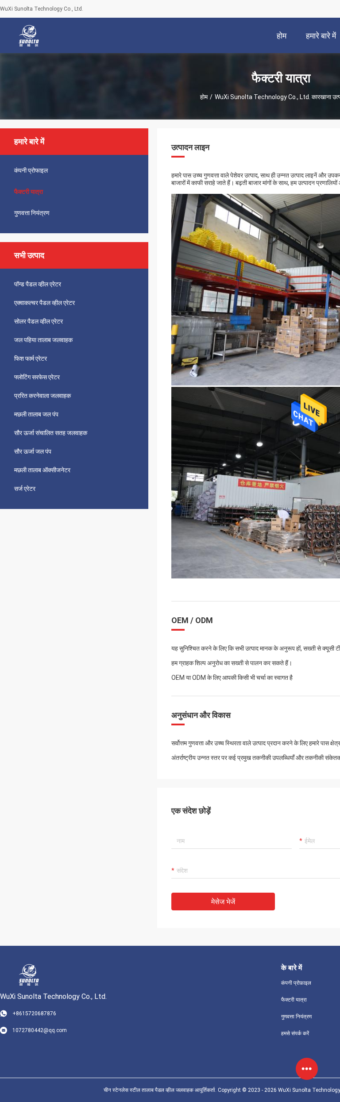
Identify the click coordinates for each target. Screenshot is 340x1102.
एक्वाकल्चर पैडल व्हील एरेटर (44, 302)
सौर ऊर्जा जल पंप (32, 451)
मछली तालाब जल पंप (36, 414)
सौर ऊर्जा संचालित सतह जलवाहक (50, 432)
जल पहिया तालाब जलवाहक (43, 339)
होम (204, 96)
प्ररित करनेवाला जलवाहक (42, 395)
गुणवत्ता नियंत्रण (32, 212)
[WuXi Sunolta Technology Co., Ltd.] (29, 35)
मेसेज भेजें (223, 902)
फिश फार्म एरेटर (30, 358)
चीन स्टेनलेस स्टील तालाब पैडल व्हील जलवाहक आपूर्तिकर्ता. (161, 1090)
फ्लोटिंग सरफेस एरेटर (37, 377)
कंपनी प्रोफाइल (31, 170)
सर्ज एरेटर (24, 488)
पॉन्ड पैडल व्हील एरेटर (37, 284)
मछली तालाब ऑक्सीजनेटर (42, 470)
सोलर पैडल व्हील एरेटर (38, 321)
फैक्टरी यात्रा (28, 191)
